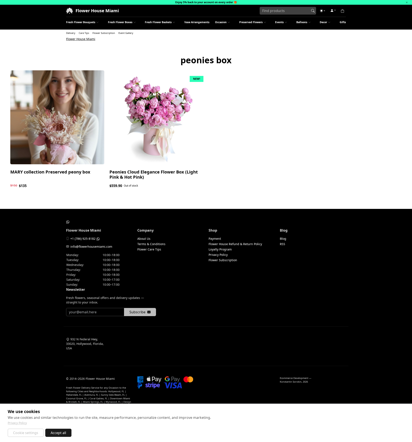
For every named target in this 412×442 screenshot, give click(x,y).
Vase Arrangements (196, 22)
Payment (215, 239)
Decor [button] (323, 22)
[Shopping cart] (342, 10)
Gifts (343, 22)
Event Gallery (125, 33)
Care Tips (84, 33)
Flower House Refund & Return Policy (235, 244)
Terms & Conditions (151, 244)
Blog (283, 239)
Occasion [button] (221, 22)
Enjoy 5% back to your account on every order (204, 2)
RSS (282, 244)
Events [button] (279, 22)
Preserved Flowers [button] (251, 22)
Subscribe (137, 312)
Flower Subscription (103, 33)
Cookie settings (25, 432)
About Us (143, 239)
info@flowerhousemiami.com (91, 246)
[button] (322, 10)
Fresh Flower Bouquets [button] (80, 22)
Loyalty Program (220, 249)
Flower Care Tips (149, 249)
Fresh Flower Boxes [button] (120, 22)
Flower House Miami (80, 39)
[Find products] (312, 11)
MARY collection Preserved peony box (50, 172)
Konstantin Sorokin (290, 381)
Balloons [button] (301, 22)
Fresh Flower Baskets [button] (158, 22)
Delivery (70, 33)
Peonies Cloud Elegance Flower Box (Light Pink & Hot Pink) (153, 174)
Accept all (58, 432)
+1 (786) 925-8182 (82, 239)
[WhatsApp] (68, 221)
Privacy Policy (218, 255)
